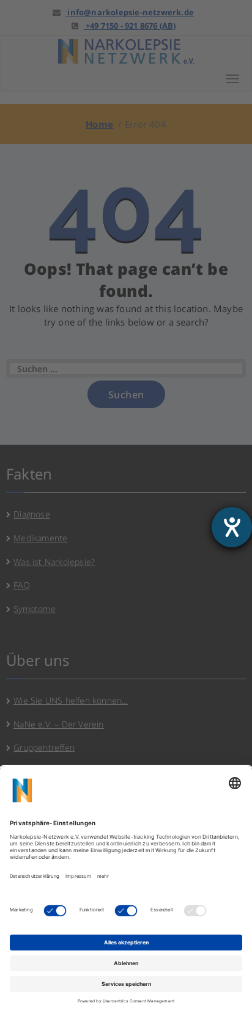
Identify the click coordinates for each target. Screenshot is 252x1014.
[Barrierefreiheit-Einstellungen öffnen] (232, 527)
